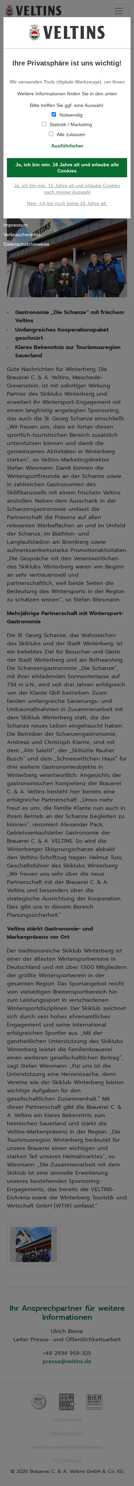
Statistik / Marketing (70, 124)
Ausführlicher (67, 145)
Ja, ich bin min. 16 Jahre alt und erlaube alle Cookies (67, 167)
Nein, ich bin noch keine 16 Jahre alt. (67, 203)
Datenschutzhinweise (26, 244)
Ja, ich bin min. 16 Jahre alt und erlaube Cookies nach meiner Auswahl (67, 188)
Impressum (15, 225)
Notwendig (70, 115)
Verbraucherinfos (22, 234)
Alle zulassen (71, 134)
